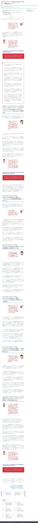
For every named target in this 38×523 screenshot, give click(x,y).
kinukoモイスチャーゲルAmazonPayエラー (17, 487)
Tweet (6, 479)
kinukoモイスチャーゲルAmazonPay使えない (17, 486)
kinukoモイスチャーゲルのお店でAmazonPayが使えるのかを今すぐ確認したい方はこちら (13, 56)
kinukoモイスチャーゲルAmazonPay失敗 (18, 488)
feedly (21, 481)
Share (13, 479)
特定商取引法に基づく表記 (11, 522)
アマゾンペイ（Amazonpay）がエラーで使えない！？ (12, 3)
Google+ (20, 479)
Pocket (13, 481)
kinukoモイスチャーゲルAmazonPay (18, 485)
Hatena (6, 481)
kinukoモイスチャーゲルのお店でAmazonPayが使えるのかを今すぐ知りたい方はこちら (13, 177)
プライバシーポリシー (4, 522)
